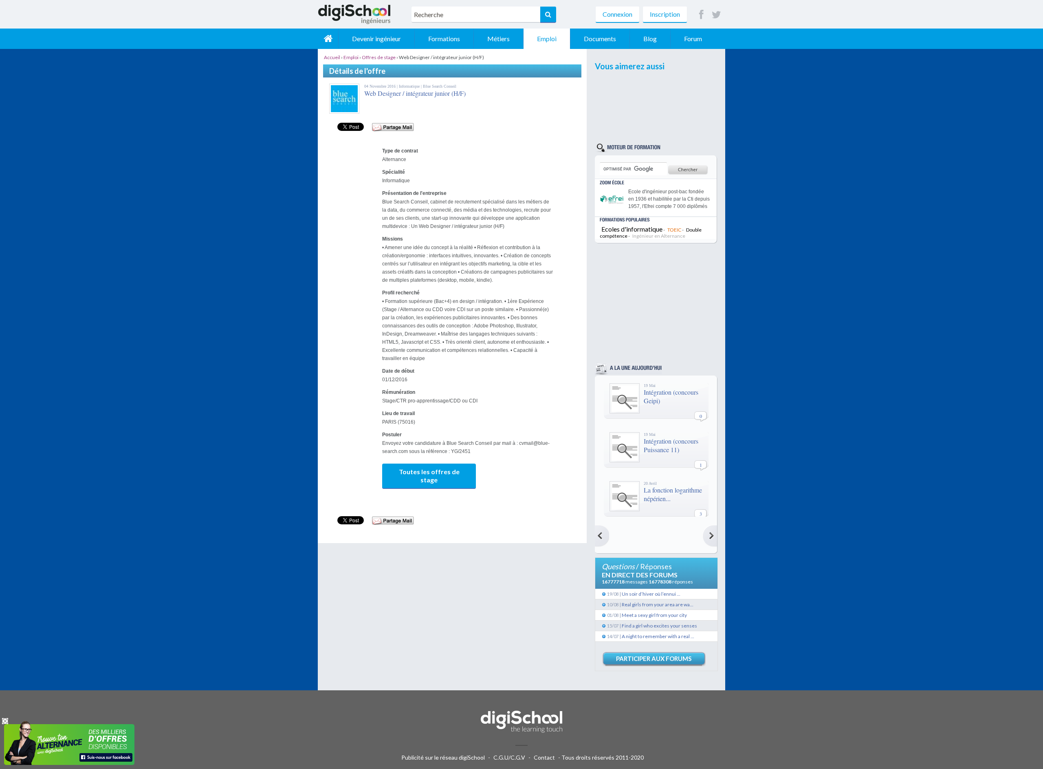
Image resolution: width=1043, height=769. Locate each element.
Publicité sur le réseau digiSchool (443, 757)
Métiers (498, 38)
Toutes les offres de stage (429, 476)
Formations (444, 38)
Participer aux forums (653, 658)
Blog (650, 38)
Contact (544, 757)
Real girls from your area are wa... (657, 604)
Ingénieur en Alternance (658, 236)
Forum (693, 38)
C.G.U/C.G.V (509, 757)
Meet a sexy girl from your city (654, 615)
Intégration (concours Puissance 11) (671, 445)
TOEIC (674, 230)
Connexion (617, 14)
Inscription (665, 14)
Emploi (547, 38)
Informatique (410, 86)
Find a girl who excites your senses (659, 626)
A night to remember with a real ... (658, 636)
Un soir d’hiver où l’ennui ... (651, 594)
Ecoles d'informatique (631, 229)
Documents (600, 38)
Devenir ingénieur (376, 38)
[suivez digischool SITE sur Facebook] (701, 15)
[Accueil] (328, 39)
